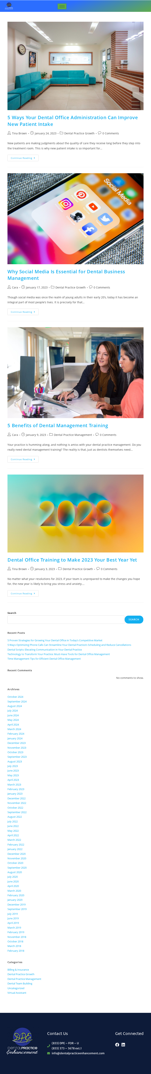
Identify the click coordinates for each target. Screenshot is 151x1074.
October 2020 (15, 863)
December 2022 (16, 798)
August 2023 (14, 761)
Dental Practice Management (73, 435)
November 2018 (16, 937)
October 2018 (15, 941)
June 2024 (13, 715)
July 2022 (12, 821)
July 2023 (12, 766)
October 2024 (15, 697)
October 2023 (15, 752)
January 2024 (14, 738)
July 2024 (12, 710)
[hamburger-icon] (62, 6)
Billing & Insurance (18, 969)
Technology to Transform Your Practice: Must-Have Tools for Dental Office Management (58, 654)
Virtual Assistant (16, 992)
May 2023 (13, 775)
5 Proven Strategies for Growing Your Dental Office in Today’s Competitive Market (54, 640)
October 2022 (15, 807)
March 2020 (14, 890)
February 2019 (15, 932)
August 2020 (14, 872)
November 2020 (16, 858)
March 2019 (14, 927)
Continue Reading (25, 157)
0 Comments (110, 133)
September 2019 (17, 909)
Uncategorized (15, 988)
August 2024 (14, 706)
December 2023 (16, 743)
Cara (15, 287)
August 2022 (14, 816)
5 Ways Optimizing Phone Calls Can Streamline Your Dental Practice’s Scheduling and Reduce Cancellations (69, 645)
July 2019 (12, 914)
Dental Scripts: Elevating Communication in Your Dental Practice (44, 649)
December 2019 (16, 904)
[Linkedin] (123, 1045)
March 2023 (14, 784)
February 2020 (15, 895)
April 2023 (13, 780)
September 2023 (17, 756)
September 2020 (17, 867)
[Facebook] (117, 1045)
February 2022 (15, 844)
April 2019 (13, 923)
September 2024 (17, 701)
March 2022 (14, 840)
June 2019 (13, 918)
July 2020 (12, 876)
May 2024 (13, 720)
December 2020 (16, 854)
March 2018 (14, 946)
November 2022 (16, 803)
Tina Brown (19, 133)
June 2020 (13, 881)
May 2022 (13, 830)
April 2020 (13, 886)
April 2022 (13, 835)
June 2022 (13, 826)
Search (11, 613)
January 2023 (14, 793)
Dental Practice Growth (79, 133)
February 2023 (15, 789)
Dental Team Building (19, 983)
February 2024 (15, 733)
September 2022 (17, 812)
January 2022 (14, 849)
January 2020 (14, 900)
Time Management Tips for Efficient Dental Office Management (44, 658)
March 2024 (14, 729)
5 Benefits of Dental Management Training (57, 425)
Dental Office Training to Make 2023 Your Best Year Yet (72, 559)
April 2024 (13, 724)
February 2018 (15, 950)
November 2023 (16, 747)
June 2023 (13, 770)
